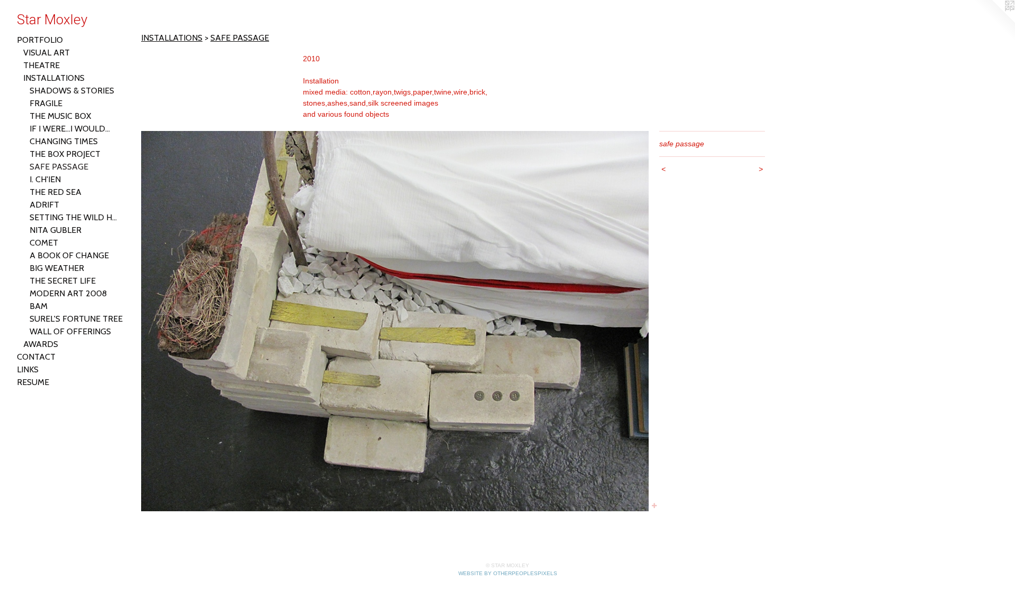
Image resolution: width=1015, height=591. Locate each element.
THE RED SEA (55, 192)
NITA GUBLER (55, 230)
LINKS (28, 369)
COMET (44, 243)
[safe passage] (395, 321)
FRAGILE (46, 103)
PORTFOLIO (40, 40)
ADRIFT (44, 205)
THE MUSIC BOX (60, 116)
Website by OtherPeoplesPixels (507, 573)
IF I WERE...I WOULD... (70, 129)
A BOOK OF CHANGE (69, 255)
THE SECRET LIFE (63, 281)
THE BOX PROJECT (65, 154)
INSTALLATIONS (54, 78)
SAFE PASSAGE (59, 167)
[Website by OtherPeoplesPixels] (994, 21)
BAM (39, 306)
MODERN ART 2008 (68, 293)
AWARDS (40, 344)
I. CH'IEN (45, 179)
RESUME (33, 382)
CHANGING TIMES (64, 141)
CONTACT (36, 357)
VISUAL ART (46, 53)
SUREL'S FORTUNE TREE (76, 319)
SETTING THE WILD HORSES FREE (76, 217)
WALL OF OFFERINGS (70, 331)
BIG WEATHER (57, 268)
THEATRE (41, 65)
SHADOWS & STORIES (72, 91)
